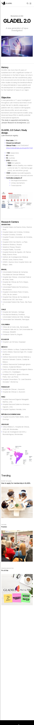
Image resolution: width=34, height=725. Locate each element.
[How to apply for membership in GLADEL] (17, 501)
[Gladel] (6, 3)
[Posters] (17, 545)
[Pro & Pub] (17, 588)
